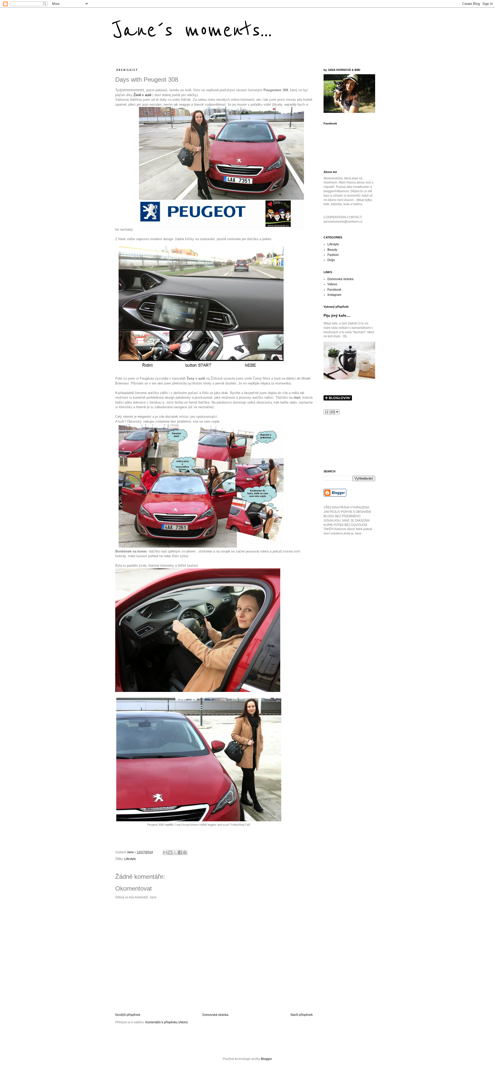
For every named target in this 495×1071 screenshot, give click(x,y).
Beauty (332, 250)
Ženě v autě (142, 95)
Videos (332, 284)
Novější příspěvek (127, 1015)
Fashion (333, 255)
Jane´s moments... (192, 30)
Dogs (331, 260)
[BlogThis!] (170, 852)
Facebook (334, 289)
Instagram (334, 295)
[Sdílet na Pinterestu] (184, 852)
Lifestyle (130, 859)
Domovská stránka (215, 1015)
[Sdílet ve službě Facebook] (180, 852)
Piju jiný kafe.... (337, 315)
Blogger (266, 1059)
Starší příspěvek (301, 1015)
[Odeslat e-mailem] (165, 852)
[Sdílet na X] (175, 852)
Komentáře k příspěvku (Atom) (166, 1022)
